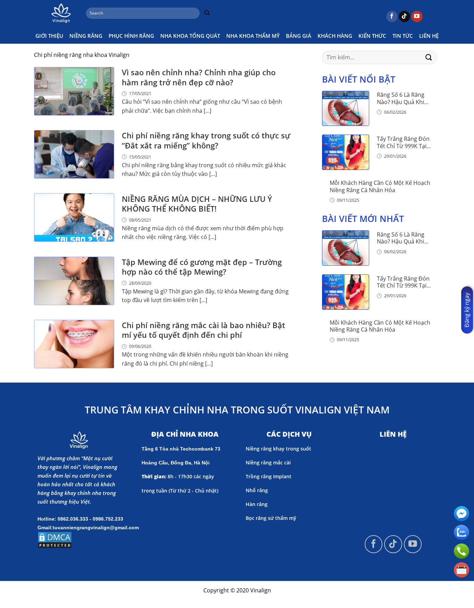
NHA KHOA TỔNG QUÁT (190, 35)
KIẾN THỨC (372, 35)
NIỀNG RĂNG (85, 35)
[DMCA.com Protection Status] (54, 539)
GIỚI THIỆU (49, 35)
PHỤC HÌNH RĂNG (131, 35)
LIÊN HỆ (429, 35)
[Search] (206, 13)
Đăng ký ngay (467, 309)
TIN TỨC (402, 35)
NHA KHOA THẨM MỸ (253, 35)
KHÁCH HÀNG (335, 35)
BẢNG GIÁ (298, 35)
